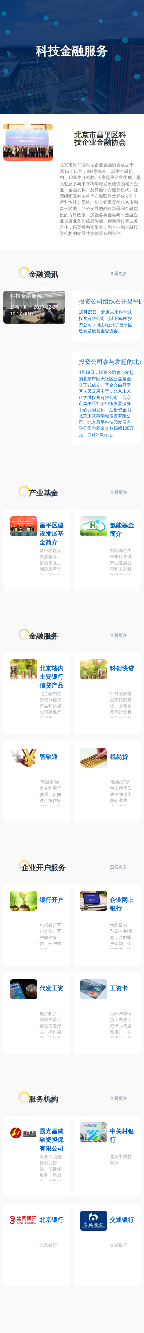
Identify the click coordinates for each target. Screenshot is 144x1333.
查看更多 (118, 273)
